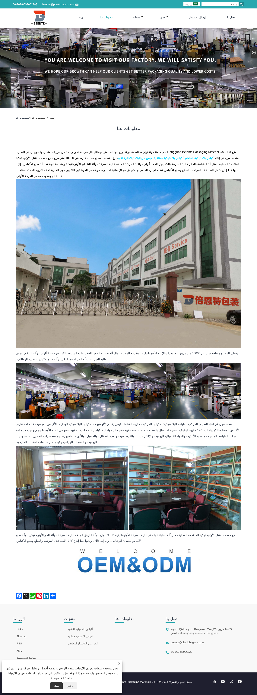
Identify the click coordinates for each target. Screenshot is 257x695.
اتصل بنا (231, 17)
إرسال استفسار (197, 17)
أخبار (163, 17)
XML (19, 650)
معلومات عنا (106, 17)
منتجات (136, 17)
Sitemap (21, 636)
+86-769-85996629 (24, 4)
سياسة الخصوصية (62, 678)
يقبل (56, 685)
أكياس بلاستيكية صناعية (80, 636)
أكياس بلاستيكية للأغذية (80, 629)
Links (20, 629)
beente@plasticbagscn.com (58, 4)
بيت (81, 17)
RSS (19, 643)
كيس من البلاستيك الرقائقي (83, 643)
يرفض (69, 685)
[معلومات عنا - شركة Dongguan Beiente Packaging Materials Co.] (40, 17)
